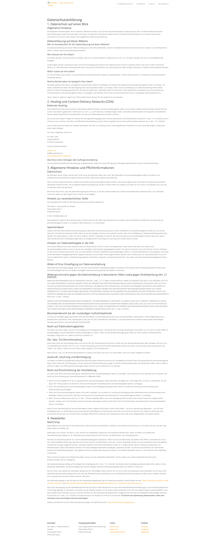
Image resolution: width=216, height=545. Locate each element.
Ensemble (163, 4)
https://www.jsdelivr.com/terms (59, 156)
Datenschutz (114, 526)
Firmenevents (125, 4)
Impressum (114, 529)
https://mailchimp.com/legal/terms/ (121, 502)
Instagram (145, 529)
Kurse (151, 4)
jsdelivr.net (51, 150)
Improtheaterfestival (117, 532)
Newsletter (145, 532)
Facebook (144, 526)
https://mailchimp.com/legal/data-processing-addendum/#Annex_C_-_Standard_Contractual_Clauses (104, 483)
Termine (140, 4)
